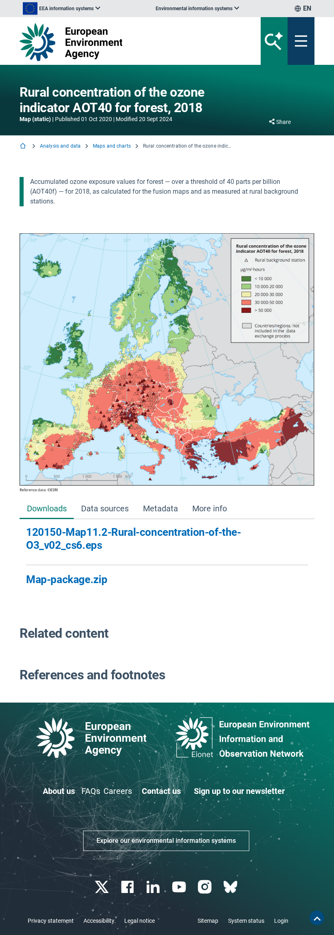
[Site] (116, 42)
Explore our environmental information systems (166, 840)
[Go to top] (317, 918)
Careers (117, 791)
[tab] (47, 509)
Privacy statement (51, 920)
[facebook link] (128, 887)
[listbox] (61, 8)
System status (246, 920)
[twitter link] (102, 887)
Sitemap (208, 920)
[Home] (24, 146)
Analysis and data (60, 146)
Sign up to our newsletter (239, 791)
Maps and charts (112, 146)
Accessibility (99, 920)
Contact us (161, 791)
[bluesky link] (231, 887)
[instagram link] (205, 887)
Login (281, 920)
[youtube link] (179, 887)
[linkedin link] (154, 887)
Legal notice (139, 920)
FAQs (90, 791)
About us (59, 791)
